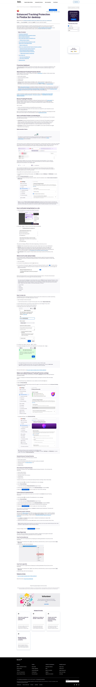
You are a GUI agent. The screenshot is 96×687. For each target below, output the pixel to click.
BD (46, 588)
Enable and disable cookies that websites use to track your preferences (37, 20)
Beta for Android (49, 670)
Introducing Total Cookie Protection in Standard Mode (28, 88)
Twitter (18, 670)
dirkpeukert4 (37, 588)
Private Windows (41, 82)
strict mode (49, 100)
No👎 (75, 51)
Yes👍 (72, 51)
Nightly (47, 672)
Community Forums (39, 2)
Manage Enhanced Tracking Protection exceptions (22, 638)
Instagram (78, 684)
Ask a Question (48, 2)
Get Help (61, 673)
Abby (34, 588)
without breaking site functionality (45, 27)
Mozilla (19, 660)
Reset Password (62, 670)
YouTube (76, 684)
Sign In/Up (61, 666)
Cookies (36, 684)
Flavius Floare (56, 588)
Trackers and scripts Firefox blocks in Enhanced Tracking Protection (52, 619)
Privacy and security (26, 6)
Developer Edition (49, 666)
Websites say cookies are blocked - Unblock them (38, 618)
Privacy (59, 11)
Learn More (46, 604)
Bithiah (32, 588)
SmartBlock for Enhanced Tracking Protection (39, 250)
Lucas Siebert (44, 588)
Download (34, 666)
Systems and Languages (49, 11)
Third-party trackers (37, 94)
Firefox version (25, 512)
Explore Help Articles (28, 2)
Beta (46, 668)
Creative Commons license (22, 682)
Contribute (55, 2)
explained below (50, 83)
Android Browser (35, 670)
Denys (40, 588)
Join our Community (21, 672)
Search (78, 7)
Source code (19, 668)
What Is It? (61, 668)
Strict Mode (42, 88)
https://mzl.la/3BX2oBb (28, 578)
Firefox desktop (35, 668)
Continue (73, 19)
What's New (55, 11)
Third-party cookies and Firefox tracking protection (23, 618)
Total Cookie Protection (24, 86)
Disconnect (40, 73)
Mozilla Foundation (41, 679)
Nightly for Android (49, 673)
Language (67, 679)
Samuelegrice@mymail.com (23, 588)
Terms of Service (26, 684)
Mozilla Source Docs (43, 112)
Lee (52, 588)
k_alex (30, 588)
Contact (40, 684)
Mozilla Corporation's (23, 679)
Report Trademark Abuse (21, 666)
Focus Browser (35, 673)
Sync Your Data (62, 672)
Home (18, 6)
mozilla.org (19, 684)
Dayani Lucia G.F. (49, 588)
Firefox (20, 6)
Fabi (28, 588)
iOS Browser (34, 672)
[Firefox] (18, 11)
